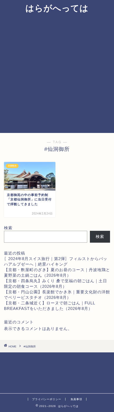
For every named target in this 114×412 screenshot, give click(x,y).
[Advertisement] (57, 73)
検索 (8, 228)
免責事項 (76, 399)
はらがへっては (57, 8)
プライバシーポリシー (46, 399)
